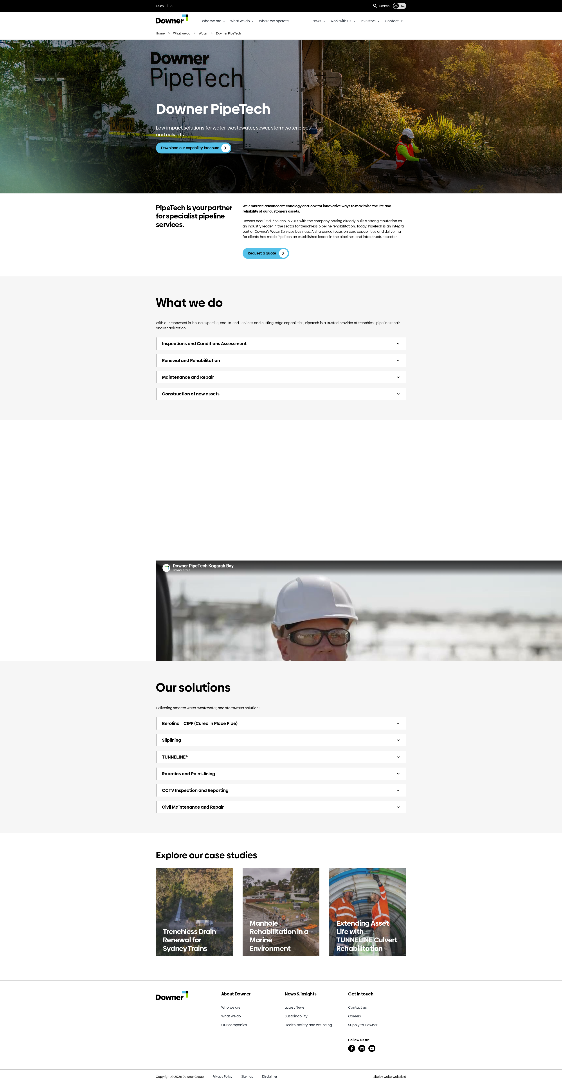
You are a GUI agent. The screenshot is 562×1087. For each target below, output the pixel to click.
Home (160, 33)
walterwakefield (395, 1076)
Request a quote (262, 253)
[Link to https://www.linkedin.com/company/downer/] (361, 1048)
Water (203, 33)
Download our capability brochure (190, 147)
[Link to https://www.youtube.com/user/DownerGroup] (371, 1048)
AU (396, 5)
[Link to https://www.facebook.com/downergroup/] (351, 1048)
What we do (181, 33)
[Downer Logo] (172, 16)
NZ (403, 5)
